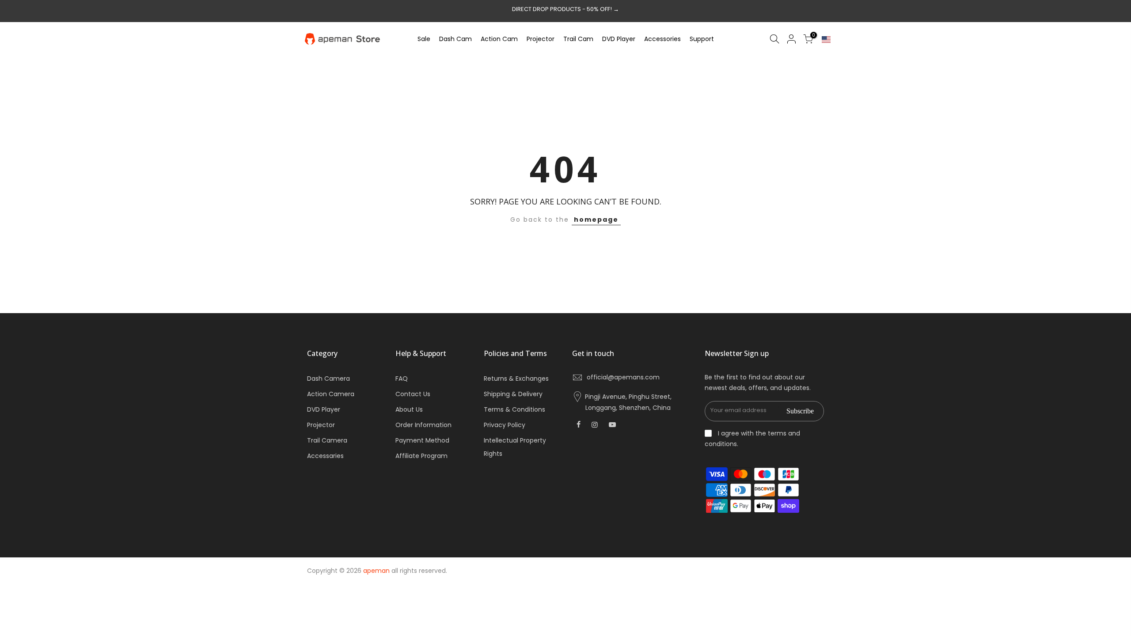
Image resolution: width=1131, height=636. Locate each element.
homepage (596, 219)
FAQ (401, 378)
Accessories (662, 38)
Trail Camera (327, 440)
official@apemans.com (623, 377)
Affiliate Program (421, 455)
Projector (540, 38)
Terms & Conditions (514, 409)
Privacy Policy (504, 424)
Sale (423, 38)
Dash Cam (455, 38)
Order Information (423, 424)
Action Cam (499, 38)
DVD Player (618, 38)
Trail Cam (578, 38)
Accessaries (325, 455)
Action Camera (330, 394)
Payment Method (422, 440)
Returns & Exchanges (516, 378)
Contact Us (412, 394)
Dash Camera (328, 378)
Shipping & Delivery (513, 394)
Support (702, 38)
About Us (409, 409)
